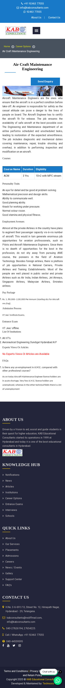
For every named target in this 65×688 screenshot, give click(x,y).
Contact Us (54, 17)
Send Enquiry (45, 81)
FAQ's (8, 585)
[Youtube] (8, 645)
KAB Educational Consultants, (43, 679)
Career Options (23, 46)
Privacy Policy (38, 671)
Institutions (11, 492)
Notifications (12, 474)
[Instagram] (19, 645)
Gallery (9, 573)
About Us (36, 17)
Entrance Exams (14, 504)
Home (7, 46)
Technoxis (48, 683)
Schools (9, 515)
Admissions (12, 555)
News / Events (13, 567)
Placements (12, 549)
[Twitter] (14, 645)
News (8, 480)
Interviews (11, 510)
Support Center (13, 579)
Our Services (12, 544)
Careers (9, 561)
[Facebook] (3, 645)
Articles (9, 486)
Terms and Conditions (16, 671)
